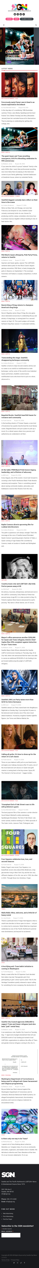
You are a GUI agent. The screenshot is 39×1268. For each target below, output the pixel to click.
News (9, 61)
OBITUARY (4, 580)
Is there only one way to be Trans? (14, 1139)
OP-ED (3, 962)
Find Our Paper (7, 1219)
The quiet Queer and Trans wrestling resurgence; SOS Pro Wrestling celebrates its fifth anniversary (18, 54)
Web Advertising (8, 1213)
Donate (9, 19)
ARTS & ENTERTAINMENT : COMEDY (10, 196)
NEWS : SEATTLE (5, 152)
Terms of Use (5, 1260)
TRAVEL (3, 909)
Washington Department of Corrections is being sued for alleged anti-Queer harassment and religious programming (19, 1081)
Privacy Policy (15, 1260)
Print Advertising (8, 1216)
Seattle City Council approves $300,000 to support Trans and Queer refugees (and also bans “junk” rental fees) (18, 1024)
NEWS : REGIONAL (6, 1075)
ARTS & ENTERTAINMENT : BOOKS (10, 855)
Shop (16, 19)
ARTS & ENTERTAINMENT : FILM (9, 98)
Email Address (7, 1232)
